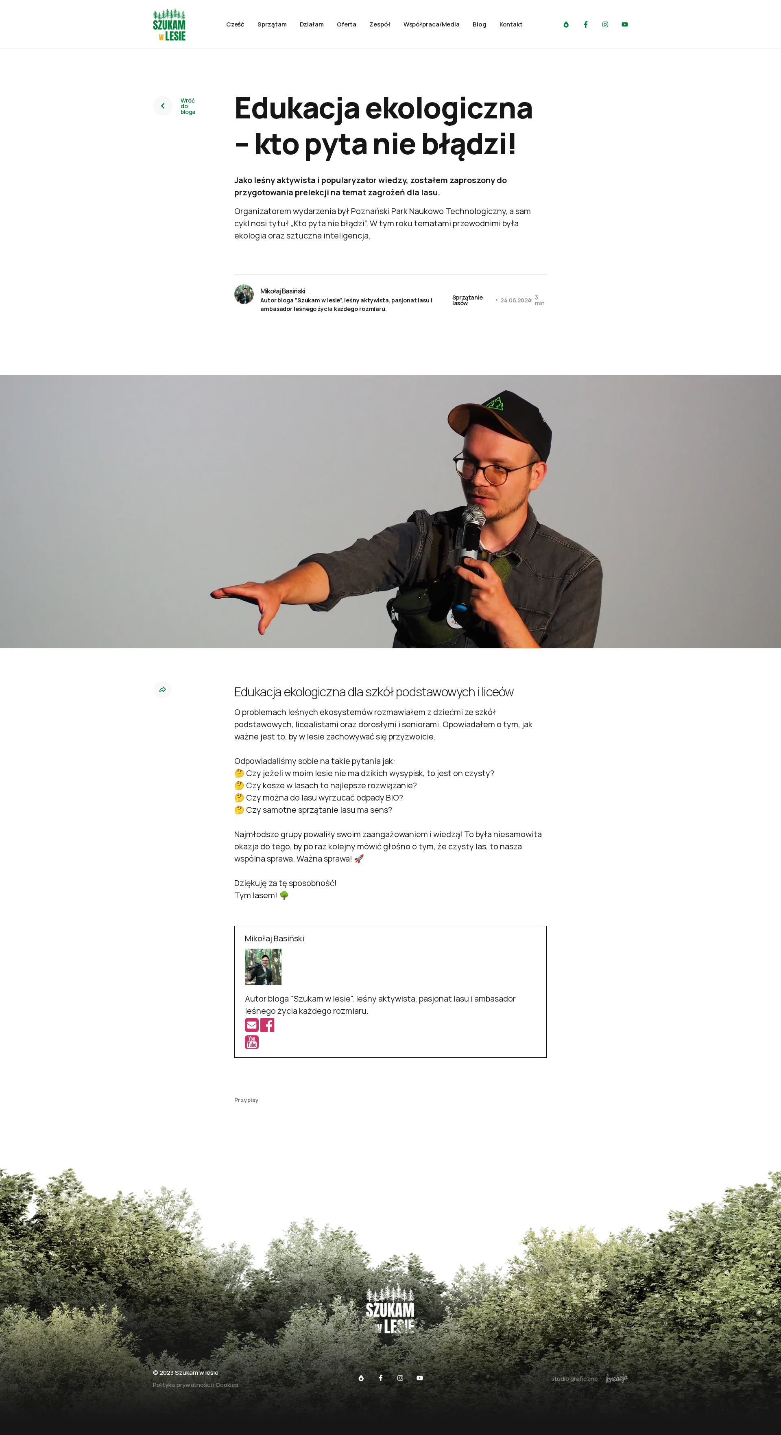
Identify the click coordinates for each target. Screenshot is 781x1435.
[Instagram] (605, 24)
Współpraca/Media (432, 24)
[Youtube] (625, 24)
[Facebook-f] (585, 24)
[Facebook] (267, 1027)
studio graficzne (574, 1378)
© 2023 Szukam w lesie (185, 1372)
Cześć (235, 24)
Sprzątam (271, 24)
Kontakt (511, 24)
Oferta (346, 24)
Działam (312, 24)
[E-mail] (252, 1027)
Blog (479, 24)
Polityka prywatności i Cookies (195, 1384)
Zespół (379, 24)
